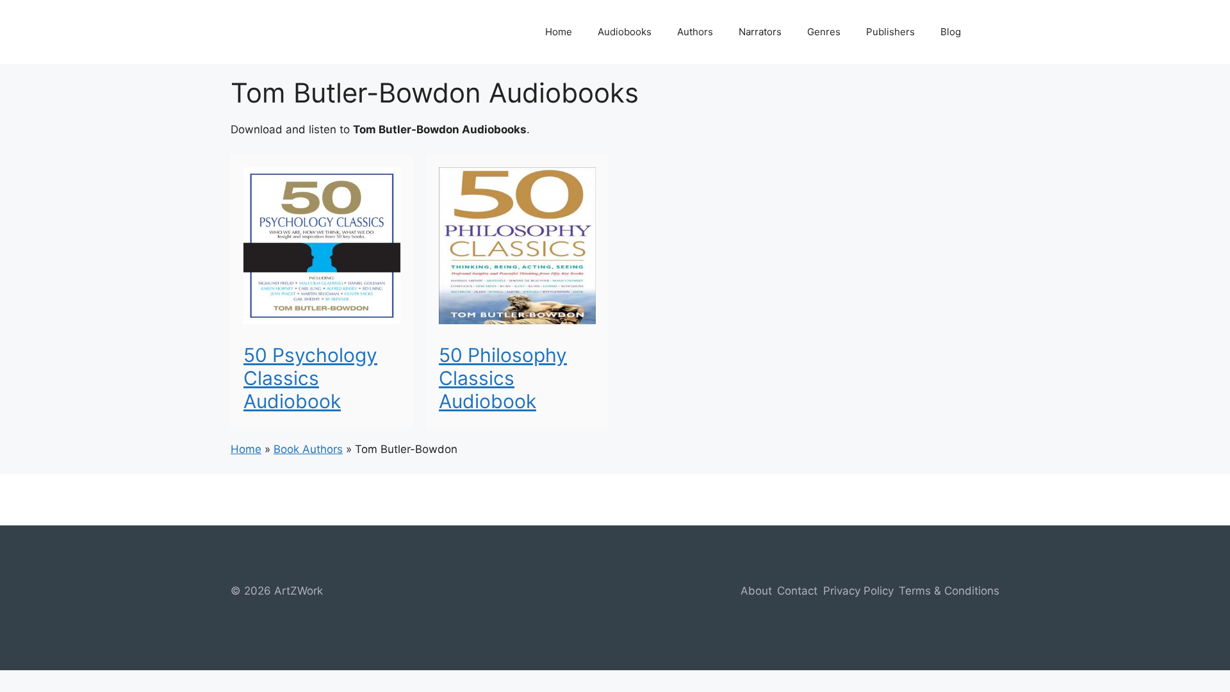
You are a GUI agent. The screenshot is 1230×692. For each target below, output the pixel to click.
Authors (695, 32)
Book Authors (308, 449)
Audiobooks (625, 32)
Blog (950, 32)
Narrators (760, 32)
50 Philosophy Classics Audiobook (503, 378)
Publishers (890, 32)
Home (558, 32)
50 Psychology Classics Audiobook (310, 378)
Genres (823, 32)
